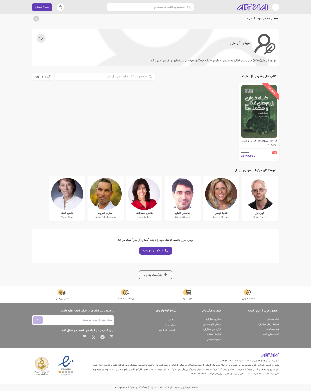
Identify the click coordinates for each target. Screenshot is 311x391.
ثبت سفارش (273, 319)
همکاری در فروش (167, 330)
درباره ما (172, 320)
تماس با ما (170, 325)
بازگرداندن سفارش (212, 329)
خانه (276, 19)
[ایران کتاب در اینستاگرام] (111, 338)
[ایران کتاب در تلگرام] (102, 338)
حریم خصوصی (214, 339)
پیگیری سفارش (213, 319)
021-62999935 (166, 311)
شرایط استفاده (214, 334)
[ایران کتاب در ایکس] (93, 338)
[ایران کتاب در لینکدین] (84, 338)
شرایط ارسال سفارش (268, 324)
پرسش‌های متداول (211, 324)
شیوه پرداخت (272, 329)
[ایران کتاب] (252, 7)
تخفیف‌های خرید (271, 334)
